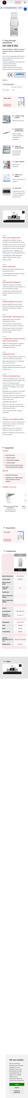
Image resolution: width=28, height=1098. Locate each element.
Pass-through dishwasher (9, 41)
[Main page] (4, 3)
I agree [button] (17, 1084)
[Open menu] (25, 2)
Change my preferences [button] (17, 1091)
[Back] (22, 2)
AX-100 (20, 570)
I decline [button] (17, 1087)
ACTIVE (20, 555)
